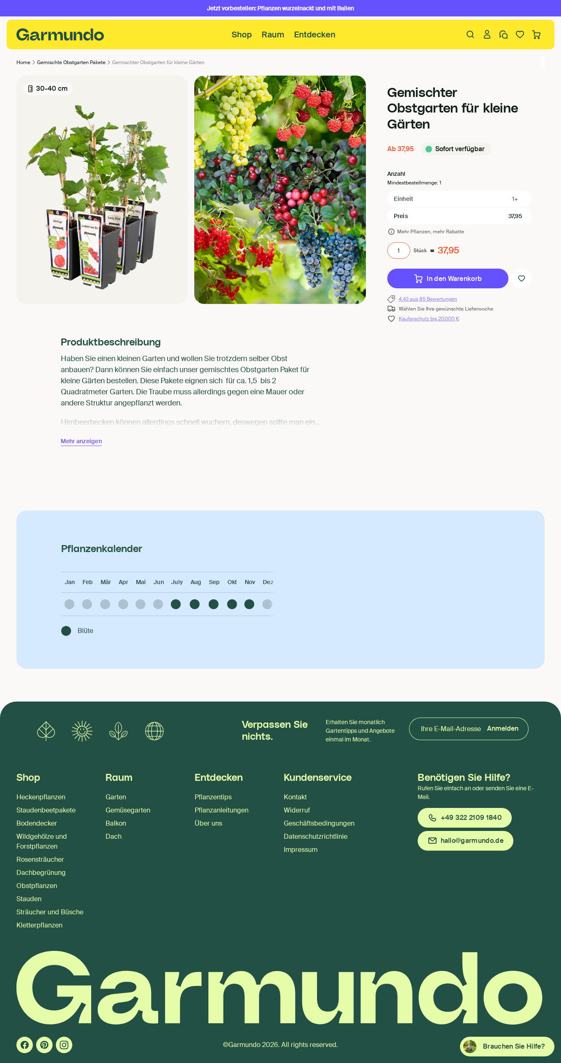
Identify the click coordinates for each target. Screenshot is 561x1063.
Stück (420, 250)
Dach (114, 836)
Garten (116, 797)
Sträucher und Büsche (49, 912)
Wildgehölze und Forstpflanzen (41, 841)
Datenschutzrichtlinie (315, 836)
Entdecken (315, 34)
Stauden (28, 899)
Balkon (116, 823)
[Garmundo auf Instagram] (64, 1045)
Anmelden (502, 728)
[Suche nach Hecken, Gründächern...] (470, 34)
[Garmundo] (60, 34)
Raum (273, 34)
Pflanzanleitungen (221, 810)
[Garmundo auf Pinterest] (44, 1045)
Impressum (300, 849)
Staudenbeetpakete (46, 810)
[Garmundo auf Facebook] (24, 1045)
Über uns (208, 823)
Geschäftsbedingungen (319, 823)
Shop (242, 34)
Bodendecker (36, 823)
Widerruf (297, 810)
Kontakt (295, 797)
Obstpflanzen (36, 885)
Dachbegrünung (41, 872)
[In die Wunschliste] (521, 278)
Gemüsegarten (128, 810)
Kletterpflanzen (39, 925)
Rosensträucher (40, 859)
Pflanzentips (213, 797)
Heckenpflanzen (40, 797)
